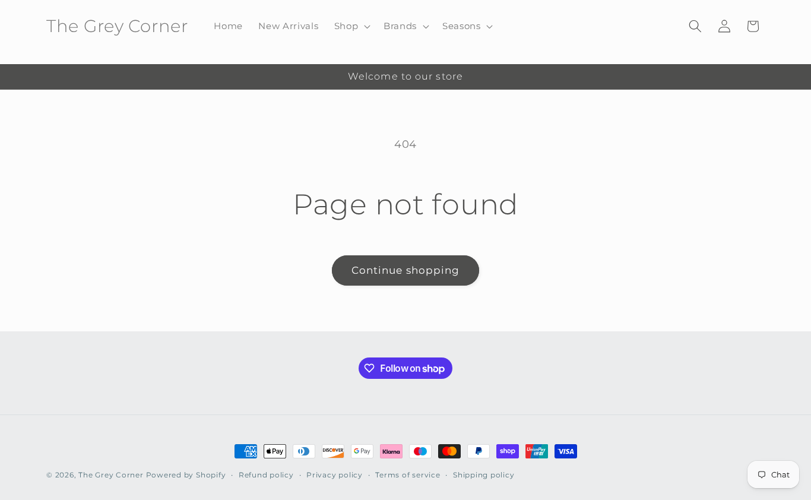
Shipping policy (484, 474)
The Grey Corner (111, 474)
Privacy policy (334, 474)
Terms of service (407, 474)
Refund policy (266, 474)
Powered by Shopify (186, 474)
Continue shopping (405, 270)
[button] (351, 26)
